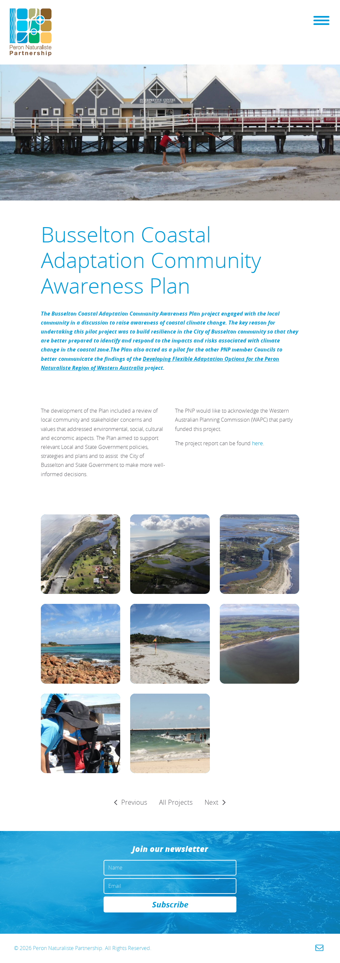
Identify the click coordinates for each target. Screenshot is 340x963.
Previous (134, 802)
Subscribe (170, 904)
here (257, 443)
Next (211, 802)
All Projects (176, 802)
